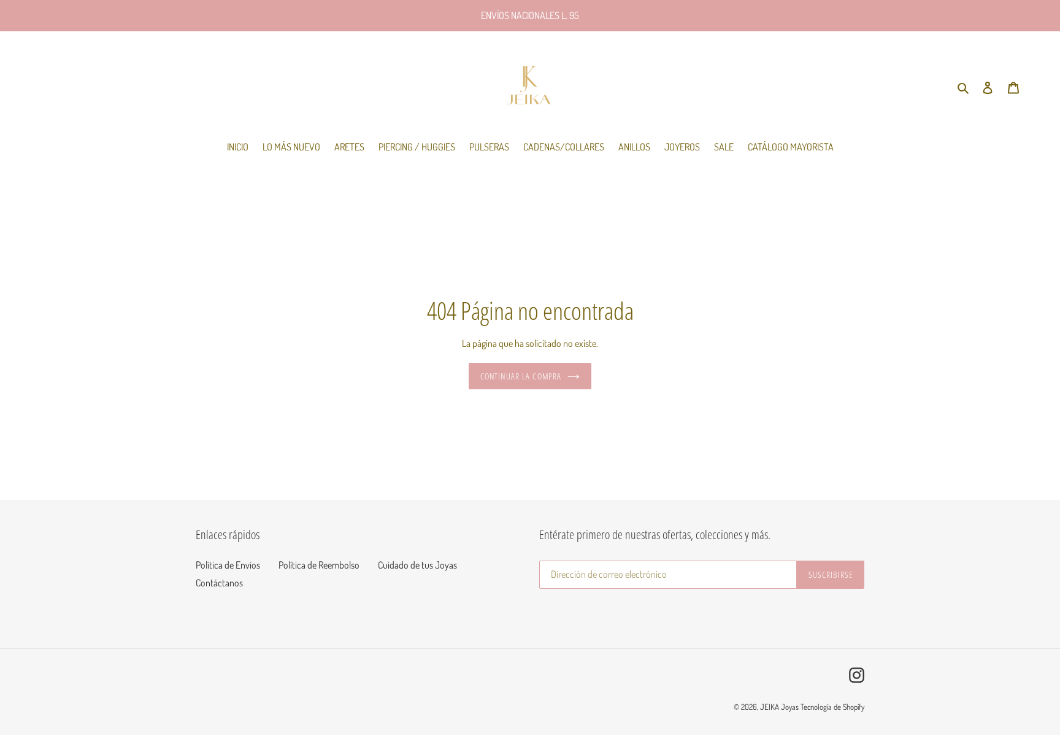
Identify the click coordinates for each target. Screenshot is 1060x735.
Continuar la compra (520, 376)
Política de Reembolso (318, 565)
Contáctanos (219, 583)
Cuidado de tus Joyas (417, 565)
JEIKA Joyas (779, 707)
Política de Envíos (228, 565)
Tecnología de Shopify (832, 707)
